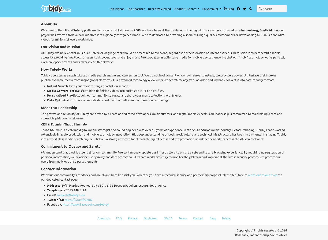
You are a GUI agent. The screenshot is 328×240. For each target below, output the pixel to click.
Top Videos (116, 8)
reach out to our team (263, 175)
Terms (183, 218)
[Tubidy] (56, 8)
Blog (230, 8)
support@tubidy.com (71, 195)
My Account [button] (210, 8)
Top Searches (136, 8)
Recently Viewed (159, 8)
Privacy (133, 218)
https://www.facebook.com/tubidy (86, 204)
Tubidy (226, 218)
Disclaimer (151, 218)
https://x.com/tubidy (78, 199)
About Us (103, 218)
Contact (198, 218)
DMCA (168, 218)
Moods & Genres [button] (185, 8)
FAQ (119, 218)
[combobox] (272, 8)
